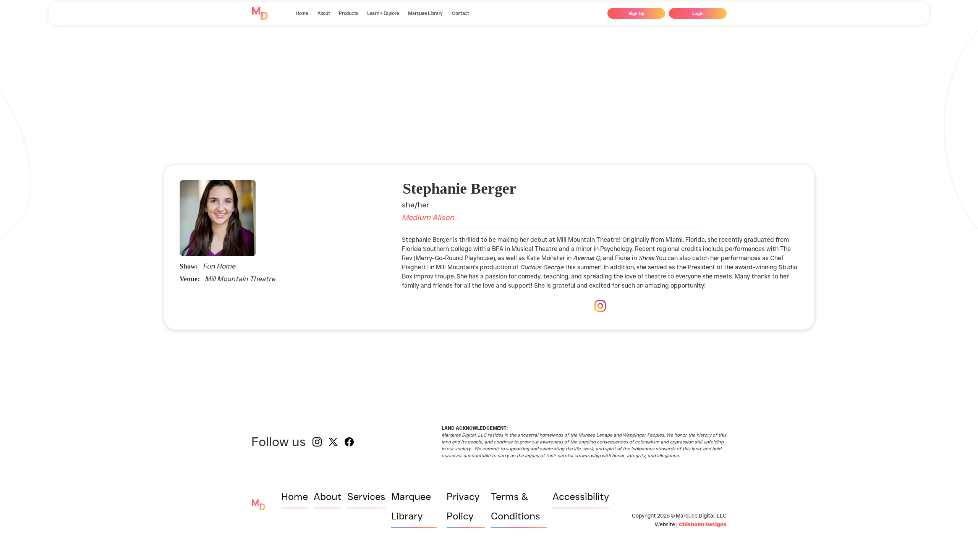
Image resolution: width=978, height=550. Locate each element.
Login (698, 13)
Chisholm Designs (703, 524)
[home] (259, 13)
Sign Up (636, 13)
